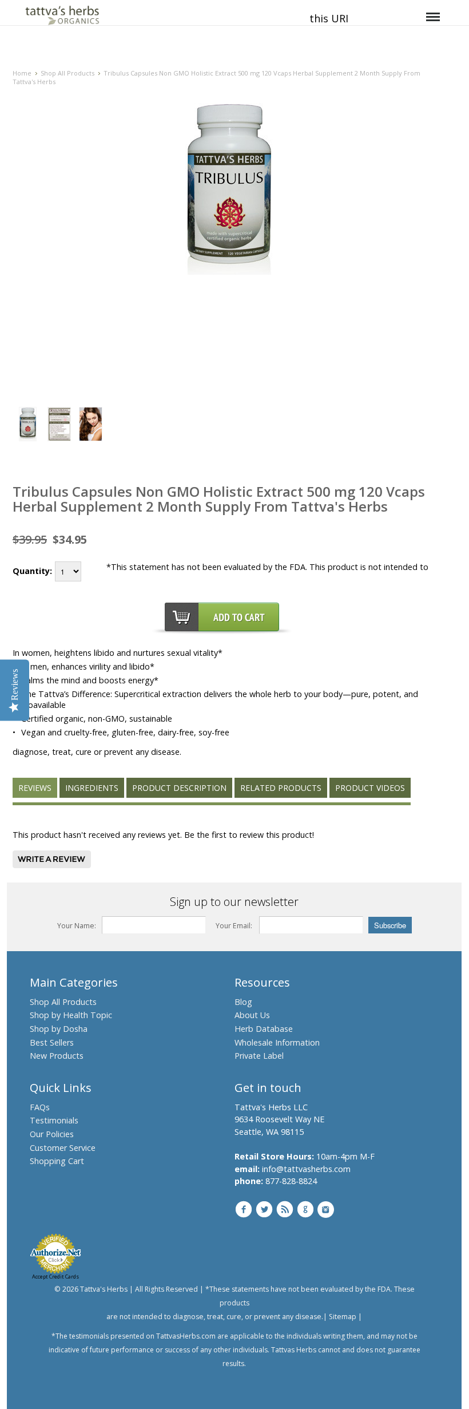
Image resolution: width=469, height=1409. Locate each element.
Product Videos (370, 787)
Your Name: (77, 926)
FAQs (40, 1107)
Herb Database (263, 1028)
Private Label (259, 1055)
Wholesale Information (277, 1042)
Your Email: (234, 926)
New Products (57, 1055)
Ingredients (91, 787)
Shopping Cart (57, 1160)
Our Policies (52, 1134)
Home (22, 73)
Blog (243, 1001)
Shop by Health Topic (71, 1015)
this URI (328, 18)
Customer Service (63, 1147)
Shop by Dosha (59, 1028)
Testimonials (54, 1120)
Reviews (34, 787)
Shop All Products (67, 73)
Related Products (280, 787)
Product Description (179, 787)
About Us (252, 1015)
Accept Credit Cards (55, 1276)
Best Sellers (52, 1042)
